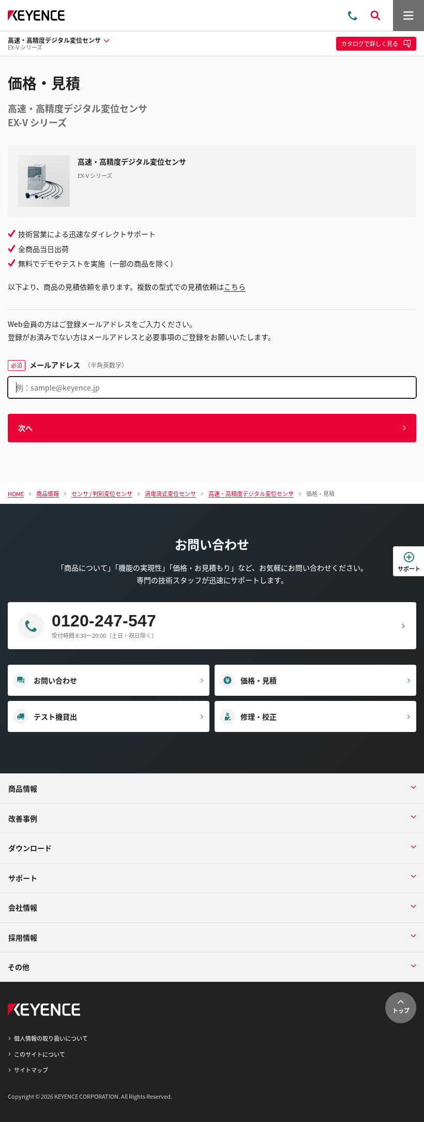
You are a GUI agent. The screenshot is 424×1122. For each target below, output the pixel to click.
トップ (401, 1010)
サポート (409, 568)
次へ (25, 428)
